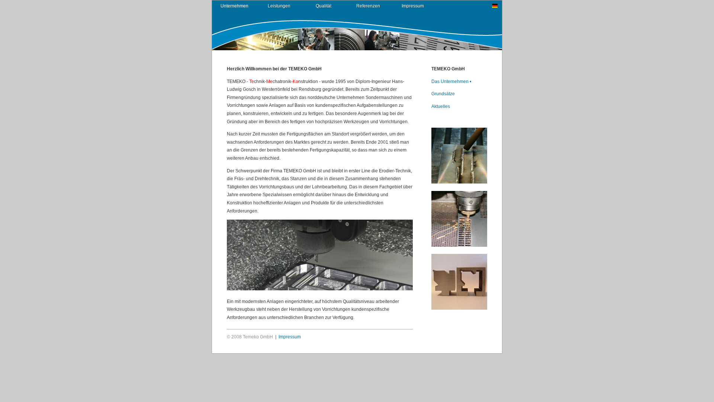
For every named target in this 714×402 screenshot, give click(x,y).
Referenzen (368, 6)
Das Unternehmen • (451, 81)
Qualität (323, 6)
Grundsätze (443, 93)
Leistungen (279, 6)
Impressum (413, 6)
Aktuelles (440, 106)
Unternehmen (234, 6)
